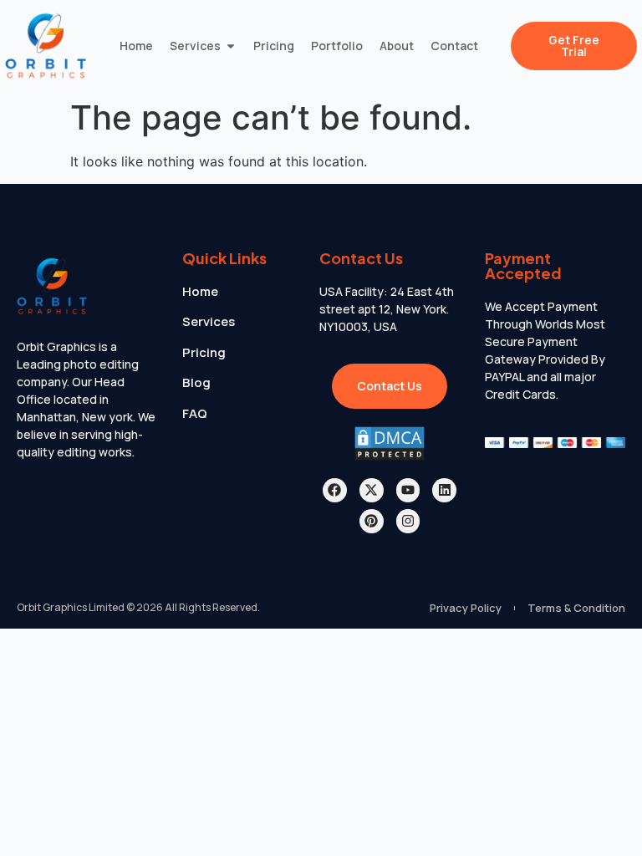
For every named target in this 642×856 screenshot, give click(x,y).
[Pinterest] (371, 521)
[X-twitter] (371, 490)
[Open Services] (231, 45)
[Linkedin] (444, 490)
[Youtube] (408, 490)
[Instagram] (408, 521)
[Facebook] (335, 490)
